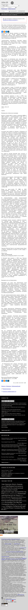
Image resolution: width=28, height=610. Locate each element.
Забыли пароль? (12, 8)
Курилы (3, 497)
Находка (24, 497)
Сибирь (16, 504)
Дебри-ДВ (4, 2)
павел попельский (22, 440)
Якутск (23, 508)
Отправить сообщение (8, 543)
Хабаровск (8, 386)
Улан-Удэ (24, 504)
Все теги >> (4, 509)
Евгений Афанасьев (22, 443)
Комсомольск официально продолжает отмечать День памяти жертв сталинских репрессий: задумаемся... (13, 454)
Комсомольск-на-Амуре (12, 495)
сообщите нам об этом (20, 594)
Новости (3, 386)
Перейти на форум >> (6, 475)
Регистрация (4, 8)
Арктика (3, 486)
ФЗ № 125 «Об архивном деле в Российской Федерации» (14, 551)
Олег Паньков (23, 460)
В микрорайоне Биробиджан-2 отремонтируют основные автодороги (13, 403)
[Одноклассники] (4, 32)
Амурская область (10, 484)
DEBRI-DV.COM (8, 599)
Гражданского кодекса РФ (5, 556)
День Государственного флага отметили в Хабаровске (11, 413)
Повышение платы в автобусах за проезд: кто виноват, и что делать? (13, 459)
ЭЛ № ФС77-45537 (23, 547)
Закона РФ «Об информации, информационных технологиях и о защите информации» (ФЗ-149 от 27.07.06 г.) (13, 559)
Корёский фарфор (4, 427)
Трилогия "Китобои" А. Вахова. (7, 470)
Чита (2, 508)
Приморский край (15, 500)
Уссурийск (3, 506)
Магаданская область (16, 497)
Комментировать (7, 388)
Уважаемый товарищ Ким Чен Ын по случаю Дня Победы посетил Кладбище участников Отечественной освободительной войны (13, 422)
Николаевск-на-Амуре (6, 498)
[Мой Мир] (6, 32)
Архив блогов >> (5, 462)
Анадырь (20, 484)
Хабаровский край (16, 386)
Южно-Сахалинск (14, 508)
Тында (21, 504)
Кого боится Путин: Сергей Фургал (7, 457)
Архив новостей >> (6, 430)
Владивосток (5, 488)
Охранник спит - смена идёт (6, 471)
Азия (3, 484)
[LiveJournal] (8, 32)
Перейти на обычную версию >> (10, 20)
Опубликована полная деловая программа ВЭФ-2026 (11, 409)
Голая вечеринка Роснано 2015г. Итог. (8, 441)
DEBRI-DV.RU (13, 599)
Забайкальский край (14, 493)
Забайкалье (7, 493)
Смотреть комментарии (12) (9, 391)
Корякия (21, 495)
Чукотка (6, 508)
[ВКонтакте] (2, 32)
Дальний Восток (20, 492)
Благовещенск (18, 486)
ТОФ (19, 504)
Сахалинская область (8, 504)
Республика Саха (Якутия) (13, 502)
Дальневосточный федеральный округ (9, 491)
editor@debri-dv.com (17, 543)
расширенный (21, 10)
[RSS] (1, 535)
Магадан (8, 497)
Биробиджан (10, 486)
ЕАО (3, 493)
